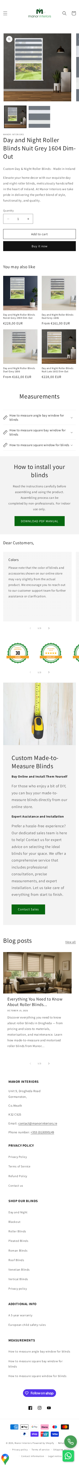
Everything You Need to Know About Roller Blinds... (34, 1001)
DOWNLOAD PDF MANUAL (39, 521)
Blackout (14, 1222)
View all (70, 942)
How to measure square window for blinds (37, 1376)
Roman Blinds (17, 1250)
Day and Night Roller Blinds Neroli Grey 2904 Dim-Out (19, 316)
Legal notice (55, 1456)
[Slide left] (30, 628)
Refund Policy (17, 1176)
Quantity (8, 210)
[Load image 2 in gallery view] (39, 117)
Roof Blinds (16, 1260)
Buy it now (40, 246)
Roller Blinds (17, 1231)
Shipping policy (62, 1449)
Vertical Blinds (18, 1279)
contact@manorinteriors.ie (37, 1123)
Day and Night (18, 1212)
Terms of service (40, 1449)
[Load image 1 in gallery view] (15, 117)
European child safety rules (27, 1325)
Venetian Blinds (19, 1269)
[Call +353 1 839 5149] (70, 1441)
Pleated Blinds (18, 1241)
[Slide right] (49, 628)
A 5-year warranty (20, 1315)
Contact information (32, 1456)
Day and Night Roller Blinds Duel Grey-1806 (58, 316)
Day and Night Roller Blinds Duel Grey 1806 (19, 370)
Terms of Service (19, 1166)
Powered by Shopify (43, 1443)
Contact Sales (28, 909)
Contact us (15, 1185)
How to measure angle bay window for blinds (39, 1351)
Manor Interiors (23, 1443)
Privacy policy (17, 1288)
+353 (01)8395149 (42, 1132)
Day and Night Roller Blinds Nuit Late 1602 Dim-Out (58, 370)
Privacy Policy (17, 1157)
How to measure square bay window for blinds (35, 1363)
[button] (5, 13)
